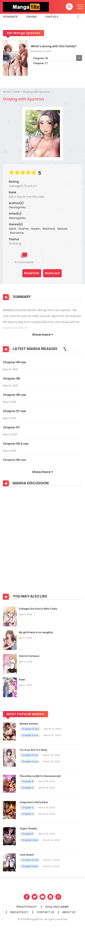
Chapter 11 (27, 833)
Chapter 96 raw (14, 460)
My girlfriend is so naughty (36, 632)
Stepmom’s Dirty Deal (34, 802)
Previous (6, 58)
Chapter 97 (11, 427)
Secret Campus (29, 656)
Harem (35, 229)
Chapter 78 (40, 58)
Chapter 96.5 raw (15, 444)
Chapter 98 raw (14, 395)
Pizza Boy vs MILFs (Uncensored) (40, 776)
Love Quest (27, 854)
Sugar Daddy (28, 828)
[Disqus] (42, 543)
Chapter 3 (27, 787)
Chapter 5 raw (30, 755)
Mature (62, 229)
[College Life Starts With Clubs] (10, 616)
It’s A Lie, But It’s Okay (33, 750)
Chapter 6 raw (30, 860)
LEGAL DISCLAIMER (57, 907)
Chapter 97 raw (14, 411)
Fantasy (51, 17)
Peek (22, 679)
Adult (16, 91)
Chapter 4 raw (30, 761)
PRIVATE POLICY (26, 907)
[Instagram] (58, 897)
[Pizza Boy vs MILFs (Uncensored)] (9, 783)
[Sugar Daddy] (9, 836)
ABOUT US (68, 912)
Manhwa (49, 229)
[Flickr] (50, 897)
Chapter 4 (27, 781)
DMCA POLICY (19, 912)
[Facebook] (27, 897)
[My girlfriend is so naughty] (10, 640)
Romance (10, 17)
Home (7, 91)
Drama (31, 17)
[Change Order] (65, 349)
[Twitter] (35, 897)
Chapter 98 (11, 379)
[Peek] (10, 687)
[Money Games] (9, 731)
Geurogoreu (17, 207)
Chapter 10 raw (30, 728)
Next (79, 58)
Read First (31, 273)
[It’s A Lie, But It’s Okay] (9, 757)
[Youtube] (42, 897)
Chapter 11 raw (30, 840)
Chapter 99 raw (14, 362)
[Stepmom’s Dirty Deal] (9, 810)
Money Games (29, 723)
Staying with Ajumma (36, 91)
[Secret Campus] (10, 663)
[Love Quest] (9, 862)
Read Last (52, 273)
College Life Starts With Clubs (38, 608)
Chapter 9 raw (30, 735)
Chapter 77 (40, 63)
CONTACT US (45, 912)
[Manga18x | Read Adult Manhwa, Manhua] (26, 7)
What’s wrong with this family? (53, 46)
